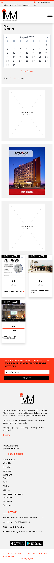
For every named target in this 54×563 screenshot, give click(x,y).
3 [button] (14, 49)
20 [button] (33, 57)
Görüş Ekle (7, 497)
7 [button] (39, 49)
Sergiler (6, 478)
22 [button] (46, 57)
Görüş (5, 482)
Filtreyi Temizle (27, 71)
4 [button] (20, 49)
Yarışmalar (7, 471)
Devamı (6, 435)
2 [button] (7, 49)
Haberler (7, 467)
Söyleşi (6, 486)
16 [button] (8, 57)
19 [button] (27, 57)
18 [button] (20, 57)
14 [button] (40, 53)
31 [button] (14, 65)
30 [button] (7, 65)
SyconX (31, 558)
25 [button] (20, 61)
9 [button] (7, 53)
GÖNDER (27, 378)
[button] (7, 37)
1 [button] (46, 45)
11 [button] (20, 53)
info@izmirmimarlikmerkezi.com (16, 5)
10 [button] (14, 53)
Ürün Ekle (7, 505)
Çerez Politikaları (11, 448)
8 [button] (46, 49)
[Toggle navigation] (49, 15)
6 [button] (33, 49)
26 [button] (27, 61)
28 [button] (40, 61)
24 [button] (14, 61)
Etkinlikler (7, 463)
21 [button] (40, 57)
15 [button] (46, 53)
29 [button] (46, 61)
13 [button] (34, 53)
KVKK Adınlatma (10, 446)
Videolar (6, 490)
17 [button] (14, 57)
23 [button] (7, 61)
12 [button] (27, 53)
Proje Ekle (7, 501)
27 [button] (33, 61)
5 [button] (27, 49)
